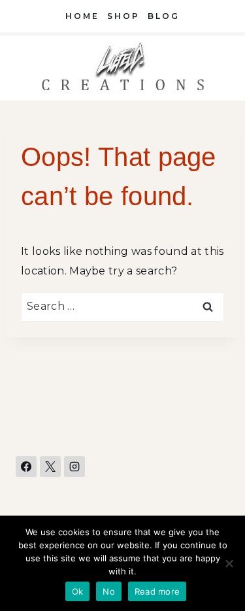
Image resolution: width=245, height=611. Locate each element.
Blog (164, 16)
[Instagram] (74, 466)
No (109, 591)
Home (82, 16)
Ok (78, 591)
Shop (123, 16)
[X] (50, 466)
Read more (157, 591)
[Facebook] (26, 466)
